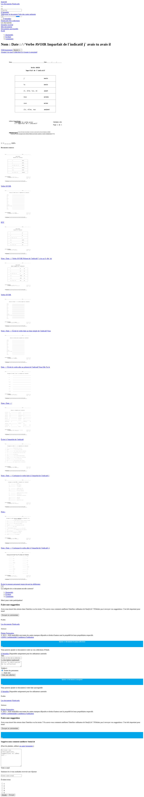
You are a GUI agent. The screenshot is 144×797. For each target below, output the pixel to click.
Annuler (4, 795)
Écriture (8, 37)
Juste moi (7, 673)
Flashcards (16, 4)
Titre (2, 656)
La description (10, 660)
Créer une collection (8, 675)
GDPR (3, 637)
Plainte (3, 633)
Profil (3, 31)
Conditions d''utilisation (25, 637)
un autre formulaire (26, 746)
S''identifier (5, 12)
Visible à (4, 668)
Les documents (6, 4)
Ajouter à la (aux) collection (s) (12, 52)
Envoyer (11, 795)
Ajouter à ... (17, 50)
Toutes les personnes (11, 670)
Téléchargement (7, 50)
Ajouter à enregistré (30, 52)
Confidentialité (11, 637)
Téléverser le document (9, 14)
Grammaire (9, 39)
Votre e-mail (5, 768)
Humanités (9, 35)
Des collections (14, 21)
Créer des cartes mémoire (27, 14)
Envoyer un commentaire (10, 615)
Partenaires (10, 633)
